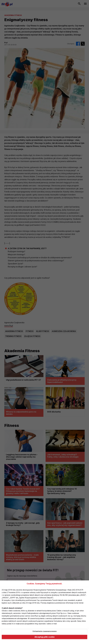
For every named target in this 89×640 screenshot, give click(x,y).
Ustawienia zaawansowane (45, 631)
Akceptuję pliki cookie (44, 637)
